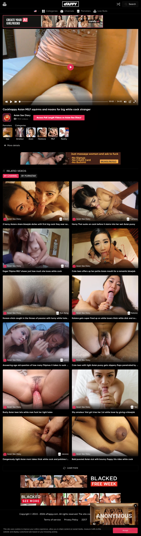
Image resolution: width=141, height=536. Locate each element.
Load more (72, 468)
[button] (70, 145)
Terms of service (52, 519)
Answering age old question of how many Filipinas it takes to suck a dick (37, 365)
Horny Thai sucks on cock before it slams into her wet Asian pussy (103, 224)
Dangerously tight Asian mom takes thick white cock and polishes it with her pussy (42, 459)
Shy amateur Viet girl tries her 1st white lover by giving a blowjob (103, 412)
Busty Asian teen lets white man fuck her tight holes (28, 412)
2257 (84, 519)
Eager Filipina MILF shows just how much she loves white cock (32, 271)
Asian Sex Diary (22, 115)
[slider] (63, 101)
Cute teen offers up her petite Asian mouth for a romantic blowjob (103, 271)
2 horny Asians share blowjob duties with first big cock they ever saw (36, 224)
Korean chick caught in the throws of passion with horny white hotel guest (38, 318)
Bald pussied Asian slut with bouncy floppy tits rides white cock (102, 459)
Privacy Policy (71, 519)
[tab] (11, 176)
